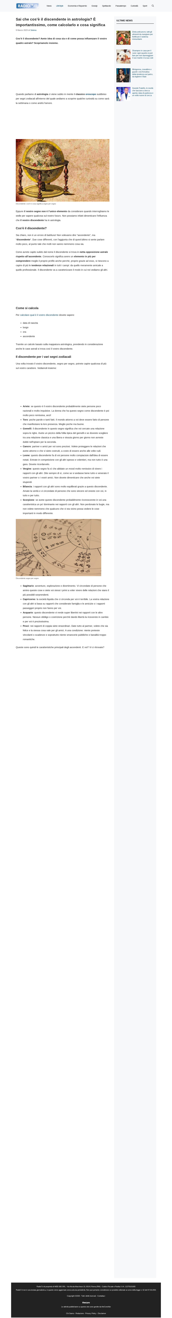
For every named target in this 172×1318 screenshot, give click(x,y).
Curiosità (134, 6)
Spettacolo (106, 6)
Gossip (94, 6)
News (49, 6)
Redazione (80, 1313)
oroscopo (91, 94)
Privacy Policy (90, 1313)
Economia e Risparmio (77, 6)
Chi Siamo (70, 1313)
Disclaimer (102, 1313)
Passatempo (120, 6)
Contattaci (101, 1296)
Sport (145, 6)
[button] (152, 5)
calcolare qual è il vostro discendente (39, 315)
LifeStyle (59, 6)
